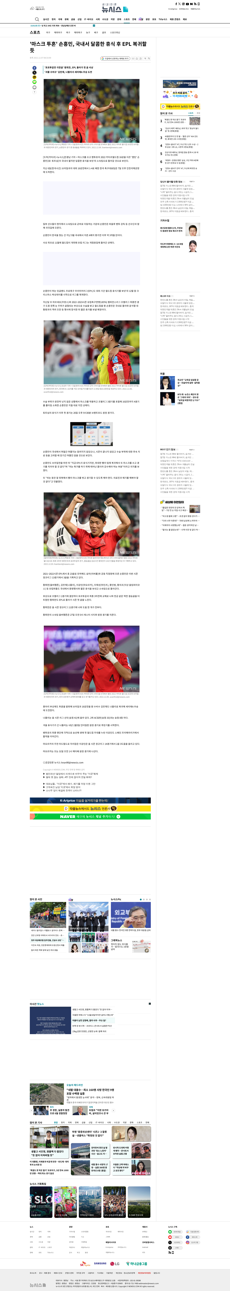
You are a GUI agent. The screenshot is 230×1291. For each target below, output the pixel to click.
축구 (68, 32)
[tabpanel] (131, 918)
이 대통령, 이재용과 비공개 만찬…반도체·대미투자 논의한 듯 (49, 1163)
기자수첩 (164, 220)
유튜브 (177, 1237)
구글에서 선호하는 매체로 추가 (116, 58)
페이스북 (194, 1237)
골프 (104, 32)
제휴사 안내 (58, 1273)
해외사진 (121, 1231)
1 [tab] (141, 899)
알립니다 (157, 1273)
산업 (80, 19)
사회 (98, 19)
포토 (154, 19)
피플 (162, 373)
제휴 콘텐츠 (175, 19)
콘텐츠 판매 (69, 1273)
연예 (134, 19)
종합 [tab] (198, 113)
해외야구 (58, 32)
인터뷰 (71, 1242)
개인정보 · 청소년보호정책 (125, 1273)
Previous (31, 1110)
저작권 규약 (80, 1273)
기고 (82, 1237)
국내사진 (109, 1231)
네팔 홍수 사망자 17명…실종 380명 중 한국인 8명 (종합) (99, 1167)
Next (113, 1110)
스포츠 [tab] (190, 113)
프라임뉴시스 (184, 9)
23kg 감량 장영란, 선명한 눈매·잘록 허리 (89, 1031)
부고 (78, 1252)
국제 (60, 19)
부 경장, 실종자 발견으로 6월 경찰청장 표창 (59, 1113)
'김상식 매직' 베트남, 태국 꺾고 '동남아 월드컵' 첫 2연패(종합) (60, 25)
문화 (119, 19)
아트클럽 (72, 1237)
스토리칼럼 (84, 1231)
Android (145, 1247)
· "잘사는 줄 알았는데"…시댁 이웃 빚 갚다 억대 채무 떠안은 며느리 (180, 529)
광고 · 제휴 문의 (45, 1273)
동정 (86, 1252)
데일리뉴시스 (85, 1247)
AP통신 (144, 1231)
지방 (113, 19)
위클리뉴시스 (195, 9)
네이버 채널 (177, 1232)
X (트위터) (177, 1242)
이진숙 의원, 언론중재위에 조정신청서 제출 (47, 945)
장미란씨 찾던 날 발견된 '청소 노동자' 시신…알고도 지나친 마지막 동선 (99, 1150)
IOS (143, 1252)
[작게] (145, 58)
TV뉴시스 (163, 19)
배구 (96, 32)
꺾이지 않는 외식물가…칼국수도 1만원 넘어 (120, 946)
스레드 (177, 1248)
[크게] (149, 58)
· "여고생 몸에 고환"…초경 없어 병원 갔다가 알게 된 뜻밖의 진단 (180, 516)
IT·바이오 (88, 19)
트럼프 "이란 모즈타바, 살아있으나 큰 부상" (98, 1113)
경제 (67, 19)
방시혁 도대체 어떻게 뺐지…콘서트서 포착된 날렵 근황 (121, 1150)
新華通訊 (145, 1237)
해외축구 (78, 32)
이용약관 (109, 1273)
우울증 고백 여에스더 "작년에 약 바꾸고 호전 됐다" (121, 1167)
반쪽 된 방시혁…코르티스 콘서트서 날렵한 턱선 (92, 1025)
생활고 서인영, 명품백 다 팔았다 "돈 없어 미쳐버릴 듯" (47, 1153)
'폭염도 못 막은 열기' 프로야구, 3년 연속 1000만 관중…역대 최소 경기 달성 (49, 1172)
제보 (185, 19)
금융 (73, 19)
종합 (56, 1122)
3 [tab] (147, 899)
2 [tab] (144, 899)
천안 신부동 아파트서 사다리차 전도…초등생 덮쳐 (48, 935)
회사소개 (33, 1273)
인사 (70, 1252)
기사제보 (100, 1273)
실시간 (46, 19)
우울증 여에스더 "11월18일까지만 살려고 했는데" (93, 1014)
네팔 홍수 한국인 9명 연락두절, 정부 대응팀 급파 (131, 930)
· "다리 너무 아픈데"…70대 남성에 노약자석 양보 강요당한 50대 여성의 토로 (180, 520)
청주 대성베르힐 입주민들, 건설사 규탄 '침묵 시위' (48, 940)
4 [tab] (150, 899)
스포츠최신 (115, 32)
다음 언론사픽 (194, 1232)
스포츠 (127, 19)
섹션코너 (72, 1247)
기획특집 (84, 1242)
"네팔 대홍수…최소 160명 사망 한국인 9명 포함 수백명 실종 (90, 1091)
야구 (48, 32)
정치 (54, 19)
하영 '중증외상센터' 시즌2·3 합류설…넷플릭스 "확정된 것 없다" (89, 1133)
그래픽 (108, 1237)
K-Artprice (173, 9)
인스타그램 (194, 1242)
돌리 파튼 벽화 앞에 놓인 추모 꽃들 (44, 950)
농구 (88, 32)
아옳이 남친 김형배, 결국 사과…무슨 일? (89, 1020)
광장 (148, 19)
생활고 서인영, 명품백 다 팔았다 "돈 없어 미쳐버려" (93, 1009)
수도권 (105, 19)
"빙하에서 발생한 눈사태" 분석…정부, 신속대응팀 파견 (90, 1098)
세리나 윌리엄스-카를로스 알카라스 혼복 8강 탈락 (48, 930)
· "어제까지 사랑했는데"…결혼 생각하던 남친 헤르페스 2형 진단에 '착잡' (180, 525)
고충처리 (91, 1273)
